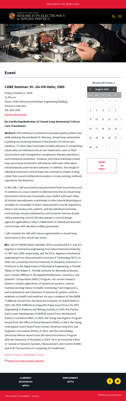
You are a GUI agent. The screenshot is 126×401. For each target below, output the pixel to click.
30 (115, 100)
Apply (25, 385)
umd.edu (35, 396)
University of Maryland (63, 4)
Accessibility (24, 396)
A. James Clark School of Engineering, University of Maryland (36, 11)
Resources (25, 381)
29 (109, 100)
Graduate (17, 354)
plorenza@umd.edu (16, 114)
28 (103, 100)
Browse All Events (103, 83)
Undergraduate (29, 354)
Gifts (70, 381)
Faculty (40, 354)
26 (90, 100)
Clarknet (26, 377)
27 (96, 100)
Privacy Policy (11, 396)
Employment (70, 377)
